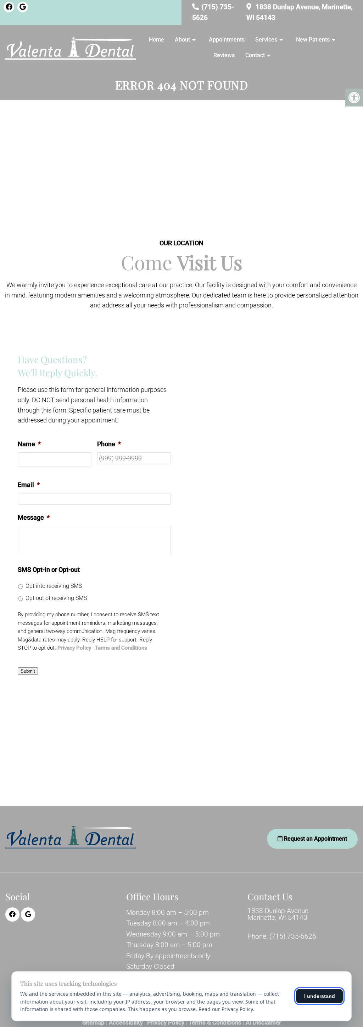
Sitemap (93, 1023)
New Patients (313, 39)
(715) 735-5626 (292, 936)
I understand (319, 996)
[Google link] (22, 7)
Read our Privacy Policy (226, 1009)
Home (156, 39)
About (182, 39)
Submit (28, 671)
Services (266, 39)
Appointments (227, 39)
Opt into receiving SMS (54, 586)
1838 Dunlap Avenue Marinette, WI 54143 (277, 914)
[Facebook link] (9, 7)
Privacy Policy (74, 648)
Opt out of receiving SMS (56, 598)
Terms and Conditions (121, 648)
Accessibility (126, 1023)
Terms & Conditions (215, 1023)
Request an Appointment (315, 838)
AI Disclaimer (263, 1023)
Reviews (224, 55)
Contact (255, 55)
